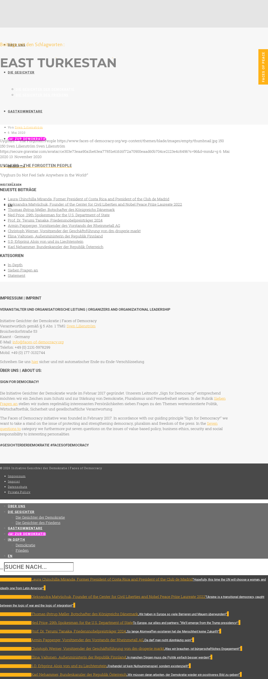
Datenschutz (17, 487)
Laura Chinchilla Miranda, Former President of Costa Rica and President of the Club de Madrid (88, 198)
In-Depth (15, 264)
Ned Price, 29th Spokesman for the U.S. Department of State (59, 214)
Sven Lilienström (29, 127)
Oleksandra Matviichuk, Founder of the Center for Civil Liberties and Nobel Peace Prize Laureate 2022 (95, 204)
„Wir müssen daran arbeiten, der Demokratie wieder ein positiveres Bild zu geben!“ (183, 675)
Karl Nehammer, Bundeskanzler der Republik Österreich (55, 246)
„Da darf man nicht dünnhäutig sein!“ (167, 640)
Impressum (17, 476)
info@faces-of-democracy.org (38, 341)
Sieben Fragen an (23, 270)
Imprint (14, 481)
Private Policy (19, 492)
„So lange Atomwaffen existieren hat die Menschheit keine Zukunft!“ (172, 631)
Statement (16, 275)
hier (35, 361)
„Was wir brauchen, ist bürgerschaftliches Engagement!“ (202, 649)
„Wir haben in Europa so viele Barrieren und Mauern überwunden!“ (182, 614)
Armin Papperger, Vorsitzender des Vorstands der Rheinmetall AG (64, 225)
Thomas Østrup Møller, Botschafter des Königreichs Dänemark (61, 209)
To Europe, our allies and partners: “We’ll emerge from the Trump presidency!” (186, 623)
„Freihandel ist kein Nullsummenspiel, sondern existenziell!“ (148, 666)
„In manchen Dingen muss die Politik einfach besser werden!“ (168, 657)
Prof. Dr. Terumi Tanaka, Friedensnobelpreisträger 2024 (55, 220)
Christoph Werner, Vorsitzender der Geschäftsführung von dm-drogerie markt (74, 230)
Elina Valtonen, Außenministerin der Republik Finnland (55, 236)
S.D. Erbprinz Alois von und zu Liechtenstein (45, 241)
